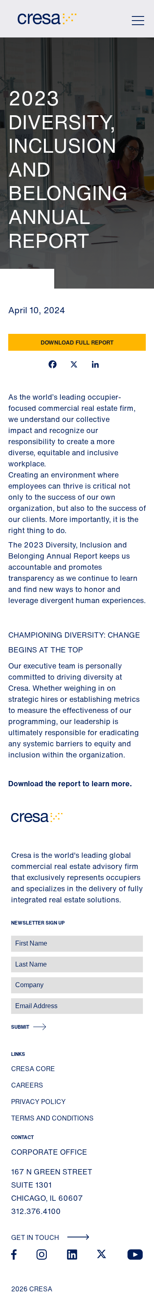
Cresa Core (33, 1069)
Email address (20, 1001)
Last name (16, 960)
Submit (20, 1027)
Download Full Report (77, 342)
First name (16, 939)
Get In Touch (36, 1237)
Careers (27, 1085)
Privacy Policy (38, 1102)
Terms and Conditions (52, 1118)
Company (15, 980)
